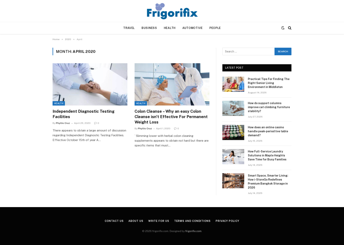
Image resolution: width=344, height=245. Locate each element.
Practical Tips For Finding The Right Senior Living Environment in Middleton (268, 83)
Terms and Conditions (192, 220)
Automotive (192, 28)
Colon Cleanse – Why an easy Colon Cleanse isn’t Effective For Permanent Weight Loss (171, 116)
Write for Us (158, 220)
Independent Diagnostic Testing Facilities (83, 114)
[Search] (289, 28)
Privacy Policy (227, 220)
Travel (129, 28)
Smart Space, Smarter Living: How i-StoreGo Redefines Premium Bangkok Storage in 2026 (268, 181)
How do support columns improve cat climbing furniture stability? (269, 107)
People (215, 28)
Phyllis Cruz (63, 123)
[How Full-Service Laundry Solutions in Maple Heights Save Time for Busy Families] (233, 156)
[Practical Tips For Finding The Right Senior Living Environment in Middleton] (233, 84)
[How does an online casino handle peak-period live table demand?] (233, 132)
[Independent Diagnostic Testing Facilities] (90, 84)
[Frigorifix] (172, 11)
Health (170, 28)
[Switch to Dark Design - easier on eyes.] (282, 28)
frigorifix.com (193, 231)
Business (149, 28)
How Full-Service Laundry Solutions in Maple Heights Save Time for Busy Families (267, 155)
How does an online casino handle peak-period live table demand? (268, 131)
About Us (135, 220)
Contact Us (114, 220)
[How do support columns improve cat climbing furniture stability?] (233, 108)
